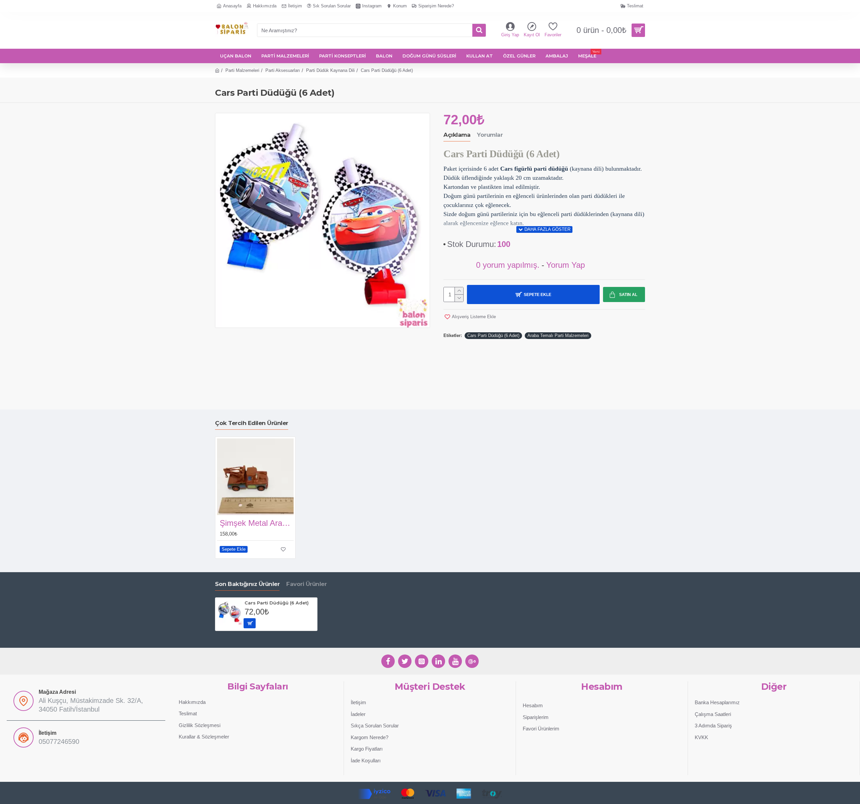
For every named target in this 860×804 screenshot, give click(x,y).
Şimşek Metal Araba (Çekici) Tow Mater (257, 522)
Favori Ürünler (306, 584)
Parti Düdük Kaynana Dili (330, 70)
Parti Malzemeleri (242, 70)
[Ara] (479, 30)
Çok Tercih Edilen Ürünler (251, 423)
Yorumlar (490, 134)
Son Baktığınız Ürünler (247, 584)
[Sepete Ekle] (250, 623)
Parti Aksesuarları (282, 70)
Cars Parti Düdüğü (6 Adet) (493, 335)
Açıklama (456, 134)
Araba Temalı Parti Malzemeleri (558, 335)
